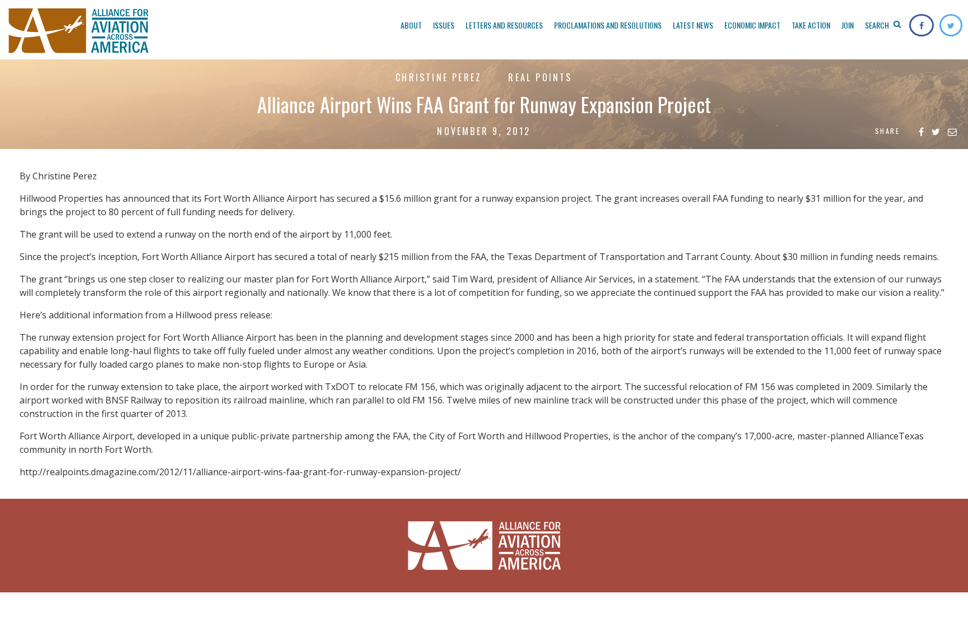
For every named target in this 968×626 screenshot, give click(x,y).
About (411, 25)
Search (878, 25)
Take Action (811, 25)
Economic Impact (752, 25)
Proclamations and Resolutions (608, 25)
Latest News (693, 25)
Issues (443, 25)
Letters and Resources (504, 25)
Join (847, 25)
